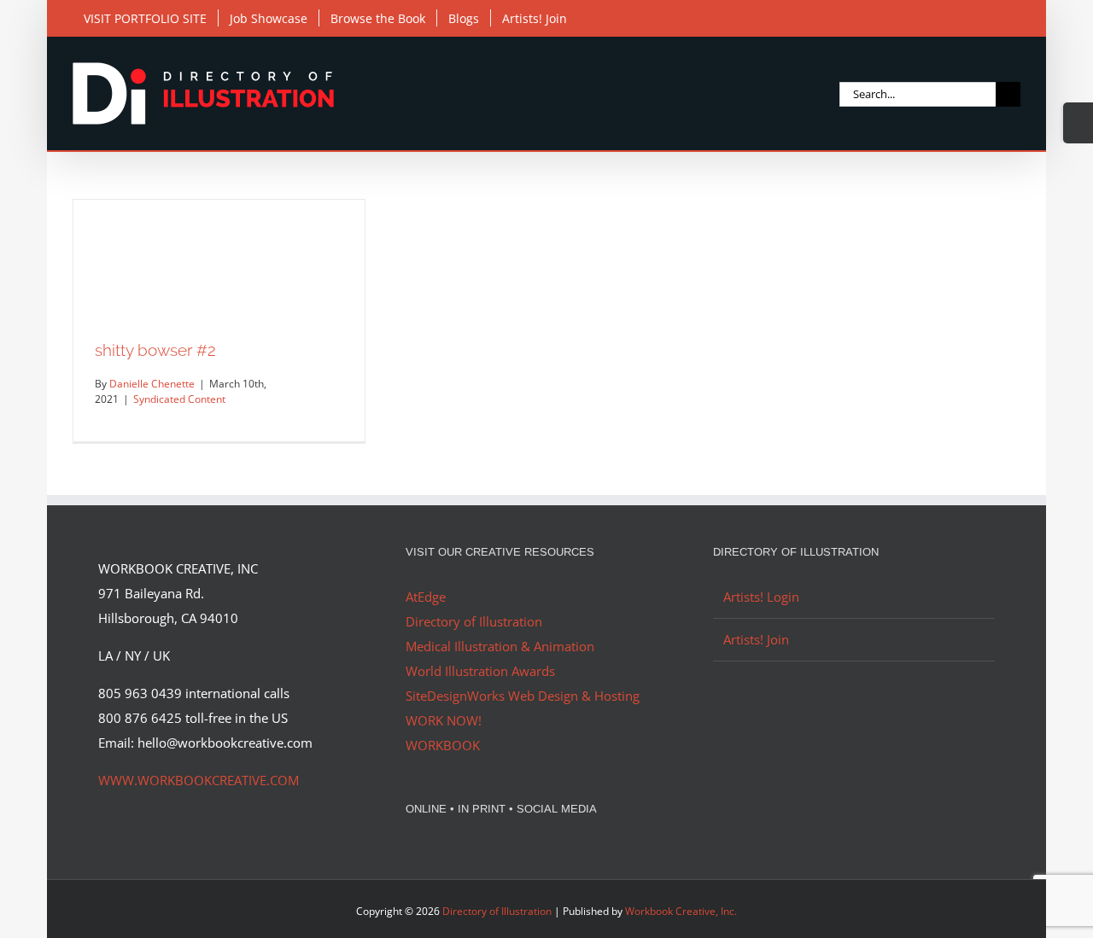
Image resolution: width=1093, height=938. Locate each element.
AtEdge (426, 596)
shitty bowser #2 (155, 350)
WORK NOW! (444, 720)
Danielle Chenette (152, 383)
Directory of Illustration (474, 621)
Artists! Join (756, 639)
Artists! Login (761, 596)
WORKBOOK (443, 745)
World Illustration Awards (480, 670)
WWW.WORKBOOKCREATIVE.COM (198, 780)
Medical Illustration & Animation (500, 646)
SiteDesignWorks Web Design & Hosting (523, 695)
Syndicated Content (179, 399)
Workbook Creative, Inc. (681, 911)
